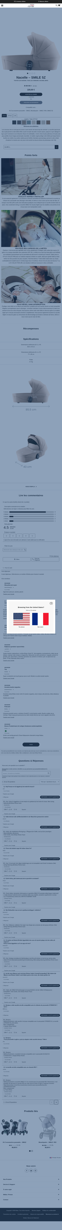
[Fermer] (51, 603)
